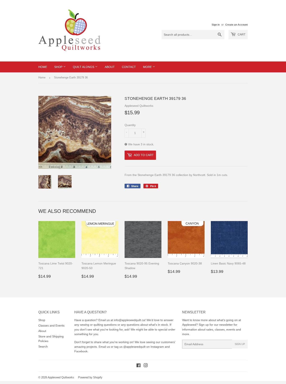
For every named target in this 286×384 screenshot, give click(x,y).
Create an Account (236, 24)
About (110, 67)
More (148, 67)
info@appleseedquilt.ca (129, 320)
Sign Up (240, 344)
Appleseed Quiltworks (61, 377)
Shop (58, 67)
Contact (129, 67)
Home (42, 67)
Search (43, 346)
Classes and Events (51, 325)
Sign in (216, 24)
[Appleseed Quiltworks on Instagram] (146, 366)
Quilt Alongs (84, 67)
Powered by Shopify (90, 377)
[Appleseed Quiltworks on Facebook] (138, 366)
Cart (241, 34)
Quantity (130, 125)
